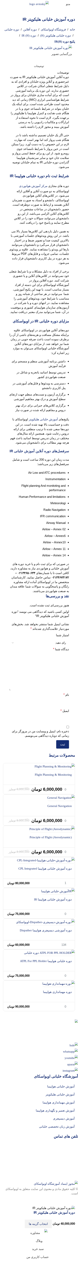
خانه (72, 29)
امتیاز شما (62, 635)
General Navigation (59, 806)
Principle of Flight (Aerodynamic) (51, 837)
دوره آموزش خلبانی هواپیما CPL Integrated (45, 868)
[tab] (39, 66)
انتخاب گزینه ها (38, 1223)
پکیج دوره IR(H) (64, 41)
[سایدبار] (73, 1201)
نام (66, 694)
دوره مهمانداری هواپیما (57, 992)
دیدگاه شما (61, 649)
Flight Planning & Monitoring (53, 774)
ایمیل (64, 710)
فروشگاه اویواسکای (53, 29)
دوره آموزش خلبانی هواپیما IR (53, 899)
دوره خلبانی (11, 29)
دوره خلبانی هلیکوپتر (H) (55, 35)
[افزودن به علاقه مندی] (19, 1224)
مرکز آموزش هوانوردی (33, 186)
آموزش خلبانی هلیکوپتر (43, 419)
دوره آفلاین (30, 29)
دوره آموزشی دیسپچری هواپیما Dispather (46, 930)
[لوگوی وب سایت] (39, 3)
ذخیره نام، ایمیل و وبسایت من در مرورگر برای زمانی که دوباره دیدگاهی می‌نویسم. (40, 734)
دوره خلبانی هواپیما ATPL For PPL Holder (46, 961)
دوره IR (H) (29, 35)
